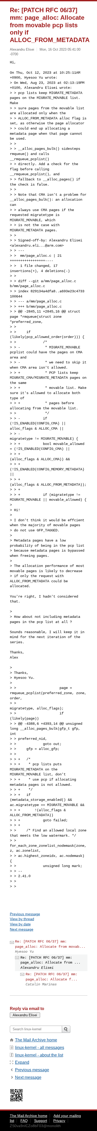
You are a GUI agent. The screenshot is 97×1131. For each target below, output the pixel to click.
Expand (22, 1062)
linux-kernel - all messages (39, 1047)
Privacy (59, 1121)
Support (40, 1121)
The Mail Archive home (36, 1040)
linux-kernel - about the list (39, 1055)
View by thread (22, 919)
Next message (21, 929)
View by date (20, 924)
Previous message (25, 914)
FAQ (24, 1121)
